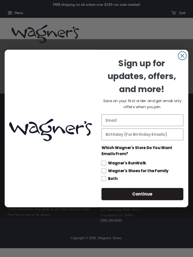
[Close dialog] (182, 56)
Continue (142, 194)
